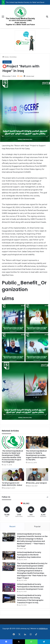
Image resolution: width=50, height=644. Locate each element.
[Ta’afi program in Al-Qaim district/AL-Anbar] (13, 474)
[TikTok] (36, 634)
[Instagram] (30, 634)
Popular (37, 526)
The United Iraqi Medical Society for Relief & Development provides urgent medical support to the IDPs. (36, 455)
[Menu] (3, 17)
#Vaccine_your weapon (36, 483)
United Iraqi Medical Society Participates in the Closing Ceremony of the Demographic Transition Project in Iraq (30, 599)
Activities (13, 57)
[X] (19, 634)
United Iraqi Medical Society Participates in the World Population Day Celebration (29, 554)
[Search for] (47, 17)
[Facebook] (14, 634)
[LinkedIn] (25, 634)
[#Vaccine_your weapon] (37, 474)
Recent (12, 526)
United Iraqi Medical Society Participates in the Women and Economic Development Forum (30, 586)
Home (6, 57)
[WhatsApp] (31, 641)
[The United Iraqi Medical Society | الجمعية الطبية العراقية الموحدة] (20, 16)
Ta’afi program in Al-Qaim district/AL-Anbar (12, 484)
